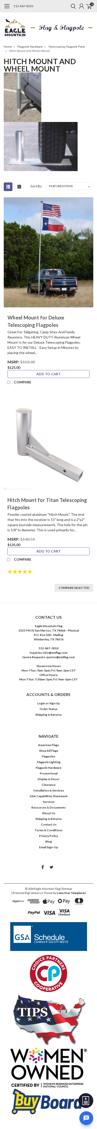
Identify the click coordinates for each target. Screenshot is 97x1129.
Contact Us (48, 824)
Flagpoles (48, 756)
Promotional (48, 773)
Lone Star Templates (71, 892)
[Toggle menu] (7, 8)
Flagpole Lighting (48, 762)
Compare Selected (73, 588)
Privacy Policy (48, 836)
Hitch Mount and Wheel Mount (29, 51)
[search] (72, 6)
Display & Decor (48, 779)
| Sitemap (66, 888)
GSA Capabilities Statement (49, 796)
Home (8, 46)
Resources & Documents (48, 807)
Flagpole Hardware (30, 46)
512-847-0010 (23, 6)
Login (41, 703)
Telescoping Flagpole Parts (66, 46)
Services (48, 802)
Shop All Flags (48, 751)
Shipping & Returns (48, 714)
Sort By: (36, 186)
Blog (48, 841)
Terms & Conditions (48, 830)
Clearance (48, 785)
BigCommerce (34, 892)
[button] (48, 936)
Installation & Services (48, 790)
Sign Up (54, 703)
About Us (48, 813)
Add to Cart (48, 374)
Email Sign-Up (48, 847)
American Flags (48, 745)
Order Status (48, 709)
